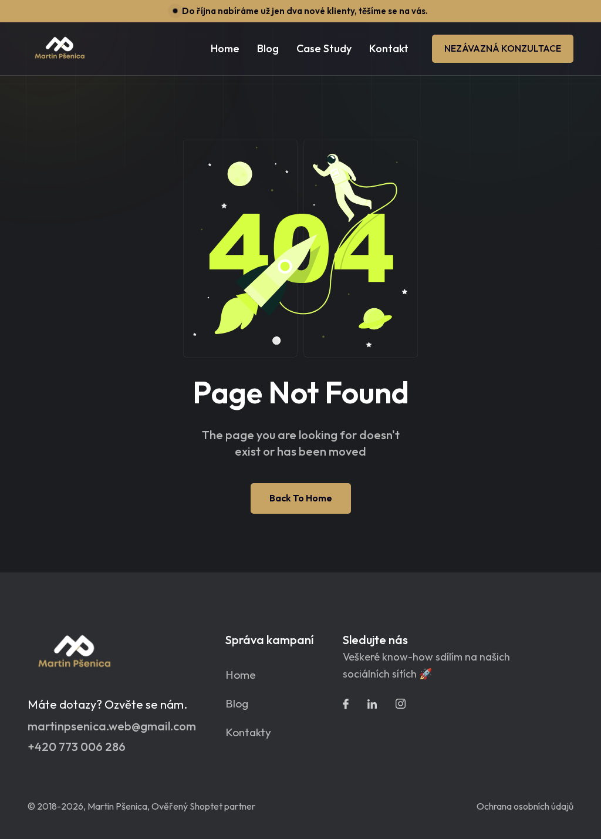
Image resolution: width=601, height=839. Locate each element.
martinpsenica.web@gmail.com (112, 726)
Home (225, 49)
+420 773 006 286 (77, 747)
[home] (60, 48)
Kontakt (388, 49)
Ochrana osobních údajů (525, 806)
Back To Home (300, 498)
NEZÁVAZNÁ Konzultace (502, 48)
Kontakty (248, 732)
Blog (236, 703)
